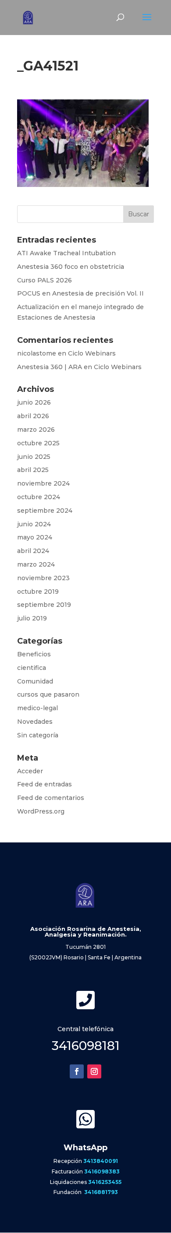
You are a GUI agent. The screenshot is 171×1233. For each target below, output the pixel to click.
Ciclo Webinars (92, 353)
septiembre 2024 (44, 510)
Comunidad (35, 681)
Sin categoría (37, 735)
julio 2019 (32, 618)
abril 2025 (33, 470)
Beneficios (34, 654)
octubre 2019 (38, 591)
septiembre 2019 (44, 605)
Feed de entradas (44, 784)
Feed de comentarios (50, 798)
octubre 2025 (38, 443)
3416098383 (102, 1171)
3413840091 (100, 1161)
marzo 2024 (36, 564)
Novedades (35, 722)
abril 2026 (33, 416)
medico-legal (37, 708)
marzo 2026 (36, 429)
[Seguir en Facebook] (77, 1071)
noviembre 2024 (43, 483)
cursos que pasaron (48, 694)
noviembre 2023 (43, 578)
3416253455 (104, 1182)
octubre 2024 (38, 497)
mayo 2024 (34, 537)
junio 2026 (34, 402)
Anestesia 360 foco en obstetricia (70, 267)
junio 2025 (33, 457)
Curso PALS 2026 (44, 280)
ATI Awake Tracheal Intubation (66, 253)
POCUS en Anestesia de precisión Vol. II (80, 293)
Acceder (30, 771)
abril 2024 (33, 551)
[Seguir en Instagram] (94, 1071)
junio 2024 (34, 524)
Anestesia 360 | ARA (49, 367)
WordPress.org (40, 811)
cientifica (31, 668)
